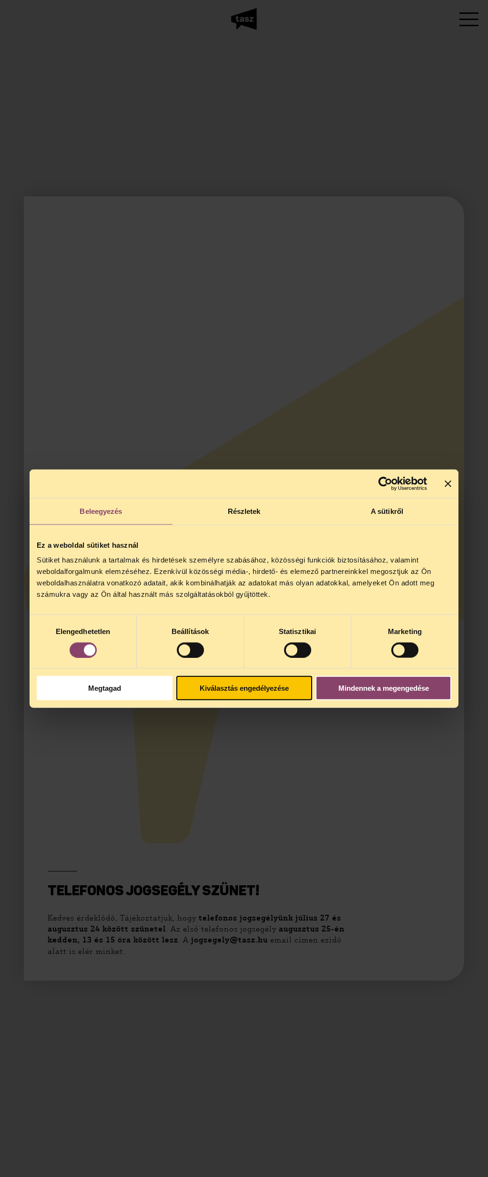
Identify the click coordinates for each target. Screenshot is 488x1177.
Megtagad (104, 688)
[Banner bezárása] (448, 483)
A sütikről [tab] (387, 511)
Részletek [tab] (244, 511)
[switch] (190, 649)
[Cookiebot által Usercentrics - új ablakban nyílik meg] (385, 483)
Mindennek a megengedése (383, 688)
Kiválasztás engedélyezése (244, 688)
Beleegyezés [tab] (101, 511)
